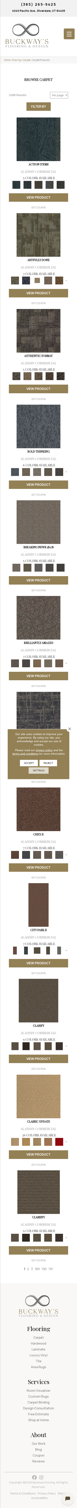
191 (51, 1269)
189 (37, 1269)
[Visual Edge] (38, 330)
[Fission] (48, 471)
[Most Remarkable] (26, 280)
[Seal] (59, 471)
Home (7, 60)
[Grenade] (26, 471)
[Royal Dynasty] (59, 1141)
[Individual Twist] (38, 376)
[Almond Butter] (37, 1141)
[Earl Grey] (49, 184)
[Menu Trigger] (69, 33)
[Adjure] (59, 1046)
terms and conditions (25, 753)
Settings (38, 770)
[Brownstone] (38, 184)
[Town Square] (59, 854)
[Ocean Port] (27, 184)
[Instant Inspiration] (59, 663)
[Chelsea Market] (38, 809)
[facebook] (34, 1477)
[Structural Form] (61, 376)
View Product (38, 197)
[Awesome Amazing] (48, 280)
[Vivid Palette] (59, 280)
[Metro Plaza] (48, 854)
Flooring (16, 60)
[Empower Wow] (48, 663)
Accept (29, 763)
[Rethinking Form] (49, 376)
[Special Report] (27, 567)
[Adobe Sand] (38, 1096)
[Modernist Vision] (37, 280)
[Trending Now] (38, 522)
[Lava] (37, 471)
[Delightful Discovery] (38, 235)
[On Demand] (49, 567)
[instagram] (41, 1477)
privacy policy (44, 750)
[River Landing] (26, 854)
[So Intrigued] (38, 617)
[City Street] (61, 184)
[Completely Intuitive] (37, 663)
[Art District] (37, 854)
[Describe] (37, 1046)
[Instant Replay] (38, 567)
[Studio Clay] (48, 1141)
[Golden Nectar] (26, 1141)
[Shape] (38, 426)
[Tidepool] (38, 139)
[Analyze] (26, 1046)
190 (44, 1269)
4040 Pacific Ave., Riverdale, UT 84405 (38, 11)
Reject (48, 763)
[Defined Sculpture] (27, 376)
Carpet (26, 60)
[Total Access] (61, 567)
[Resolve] (38, 1000)
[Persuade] (48, 1046)
